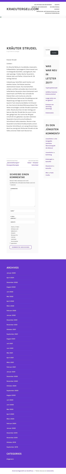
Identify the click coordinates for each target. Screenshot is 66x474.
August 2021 (11, 339)
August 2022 (11, 287)
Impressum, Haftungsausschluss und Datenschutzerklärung (48, 12)
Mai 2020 (10, 409)
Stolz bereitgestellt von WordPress (22, 471)
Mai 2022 (10, 296)
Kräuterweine (50, 113)
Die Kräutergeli (54, 7)
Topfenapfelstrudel (51, 88)
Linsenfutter (49, 139)
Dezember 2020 (12, 376)
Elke (47, 172)
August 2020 (11, 395)
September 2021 (12, 334)
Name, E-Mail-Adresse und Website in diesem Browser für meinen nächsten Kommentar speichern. (15, 235)
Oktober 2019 (11, 442)
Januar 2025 (11, 273)
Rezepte (57, 4)
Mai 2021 (10, 353)
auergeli (17, 51)
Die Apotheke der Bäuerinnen (43, 4)
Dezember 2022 (12, 282)
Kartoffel (48, 161)
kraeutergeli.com (23, 9)
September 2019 (12, 447)
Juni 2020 (10, 405)
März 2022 (10, 306)
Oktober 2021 (11, 329)
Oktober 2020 (11, 386)
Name (13, 211)
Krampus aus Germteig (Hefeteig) (50, 106)
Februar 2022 (11, 310)
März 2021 (10, 362)
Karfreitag (49, 154)
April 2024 (10, 278)
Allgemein (10, 459)
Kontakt (56, 9)
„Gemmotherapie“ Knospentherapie (13, 163)
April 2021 (10, 358)
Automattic (50, 471)
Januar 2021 (11, 372)
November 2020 (12, 381)
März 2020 (10, 419)
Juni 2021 (10, 348)
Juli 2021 (10, 343)
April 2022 (10, 301)
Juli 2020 (10, 400)
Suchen (48, 49)
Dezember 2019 (12, 433)
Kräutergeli (49, 159)
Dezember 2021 (12, 320)
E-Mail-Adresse (13, 217)
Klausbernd (49, 166)
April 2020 (10, 414)
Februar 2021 (11, 367)
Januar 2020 (11, 428)
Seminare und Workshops (39, 7)
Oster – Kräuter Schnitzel (33, 163)
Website (13, 222)
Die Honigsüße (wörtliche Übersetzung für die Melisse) (51, 143)
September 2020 (12, 390)
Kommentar (14, 189)
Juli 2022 (10, 292)
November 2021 (12, 325)
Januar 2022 (11, 315)
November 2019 (12, 438)
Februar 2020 (11, 423)
